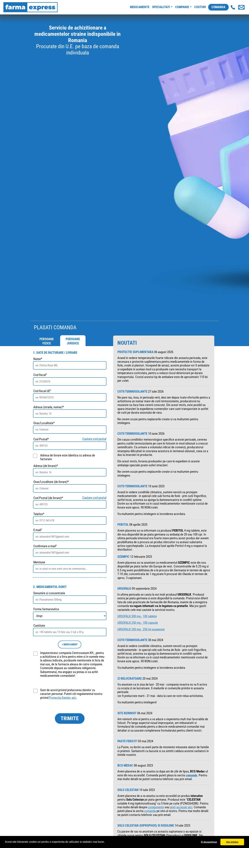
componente (156, 807)
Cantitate (39, 626)
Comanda (218, 7)
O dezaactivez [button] (209, 842)
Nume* (37, 359)
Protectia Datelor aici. (63, 698)
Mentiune (39, 562)
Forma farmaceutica (46, 609)
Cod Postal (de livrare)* (48, 498)
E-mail (37, 530)
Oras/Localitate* (44, 423)
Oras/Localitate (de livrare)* (51, 482)
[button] (105, 842)
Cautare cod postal (94, 439)
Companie (182, 7)
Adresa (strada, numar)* (48, 407)
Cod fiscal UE (42, 391)
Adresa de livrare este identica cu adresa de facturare (67, 457)
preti (173, 807)
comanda (191, 775)
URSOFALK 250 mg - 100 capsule (137, 623)
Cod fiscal (40, 375)
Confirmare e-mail (45, 546)
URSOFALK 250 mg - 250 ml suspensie (141, 629)
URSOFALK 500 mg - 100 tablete (137, 616)
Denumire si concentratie (49, 593)
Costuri (200, 7)
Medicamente (139, 7)
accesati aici (184, 807)
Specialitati (161, 7)
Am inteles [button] (232, 842)
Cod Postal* (41, 439)
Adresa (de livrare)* (45, 466)
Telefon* (38, 514)
